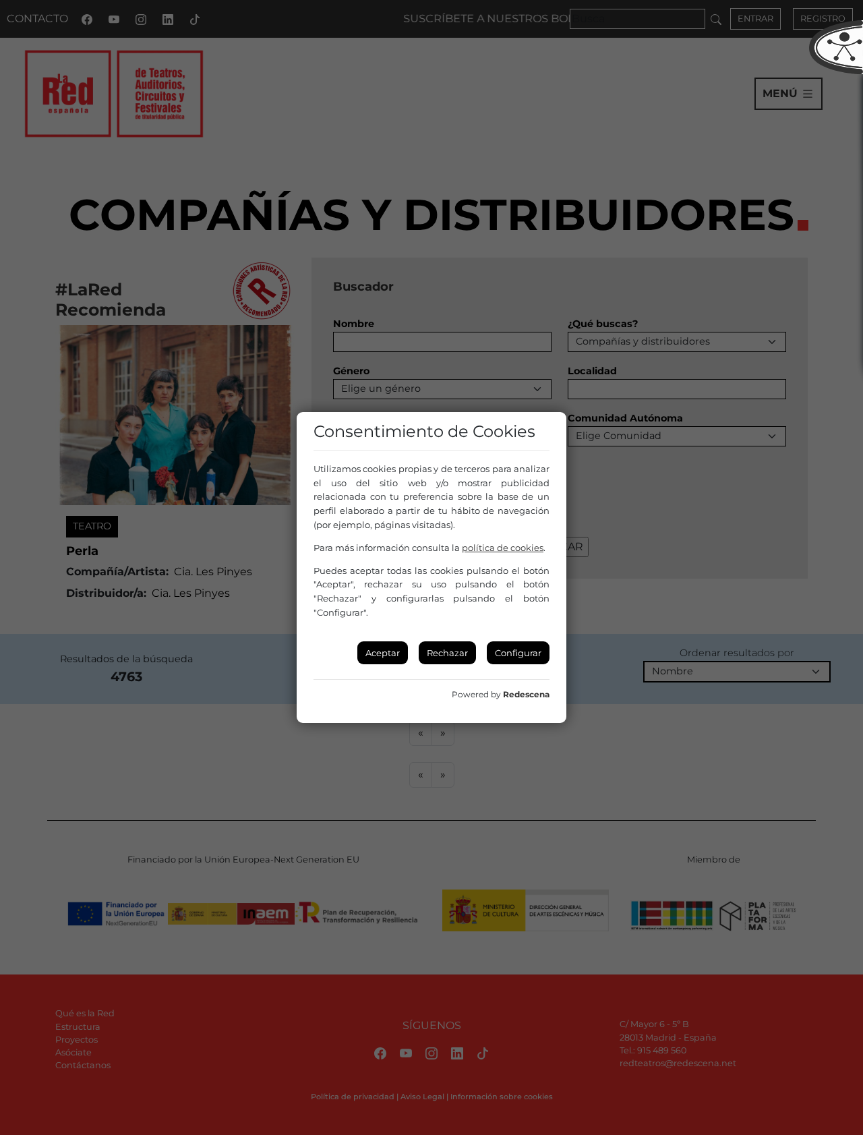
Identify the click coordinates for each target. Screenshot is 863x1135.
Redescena (526, 694)
